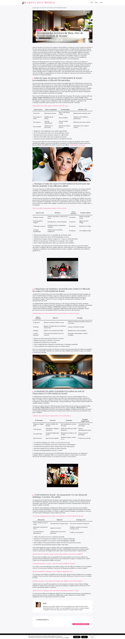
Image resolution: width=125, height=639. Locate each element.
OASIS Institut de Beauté (77, 145)
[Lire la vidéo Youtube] (62, 269)
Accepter (77, 637)
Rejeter (84, 637)
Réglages (92, 637)
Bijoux (96, 2)
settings (67, 637)
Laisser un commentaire (81, 624)
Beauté (101, 2)
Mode (92, 2)
